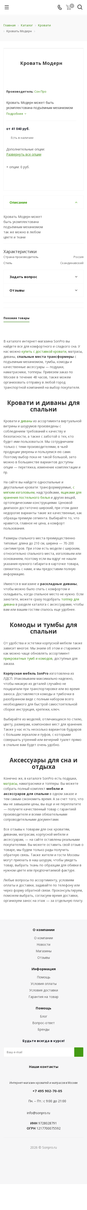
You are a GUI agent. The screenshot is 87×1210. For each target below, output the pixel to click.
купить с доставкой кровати (44, 351)
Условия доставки (43, 990)
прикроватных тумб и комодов (27, 658)
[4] (21, 79)
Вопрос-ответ (43, 1023)
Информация (44, 968)
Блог (43, 1016)
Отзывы (43, 957)
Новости (43, 944)
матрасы (10, 783)
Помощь (43, 977)
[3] (17, 79)
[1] (8, 79)
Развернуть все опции (23, 154)
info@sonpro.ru (38, 1113)
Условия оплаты (44, 983)
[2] (13, 79)
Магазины (44, 951)
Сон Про (40, 91)
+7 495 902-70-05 (47, 1090)
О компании (43, 938)
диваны (26, 421)
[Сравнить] (75, 57)
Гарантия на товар (43, 996)
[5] (26, 79)
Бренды (43, 1029)
